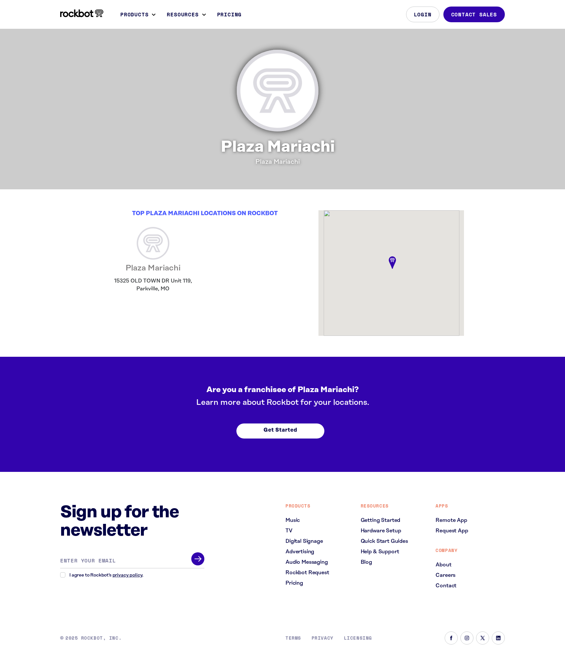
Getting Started (381, 520)
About (443, 565)
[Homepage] (82, 13)
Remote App (451, 520)
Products (134, 14)
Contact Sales (474, 14)
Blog (366, 562)
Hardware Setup (381, 531)
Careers (445, 575)
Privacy (323, 638)
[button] (392, 262)
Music (292, 520)
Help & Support (380, 552)
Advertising (299, 552)
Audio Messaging (306, 562)
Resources (182, 14)
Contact (446, 586)
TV (289, 531)
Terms (293, 638)
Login (423, 14)
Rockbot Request (307, 573)
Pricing (229, 14)
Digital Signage (304, 541)
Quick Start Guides (384, 541)
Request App (452, 531)
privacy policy (127, 575)
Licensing (358, 638)
